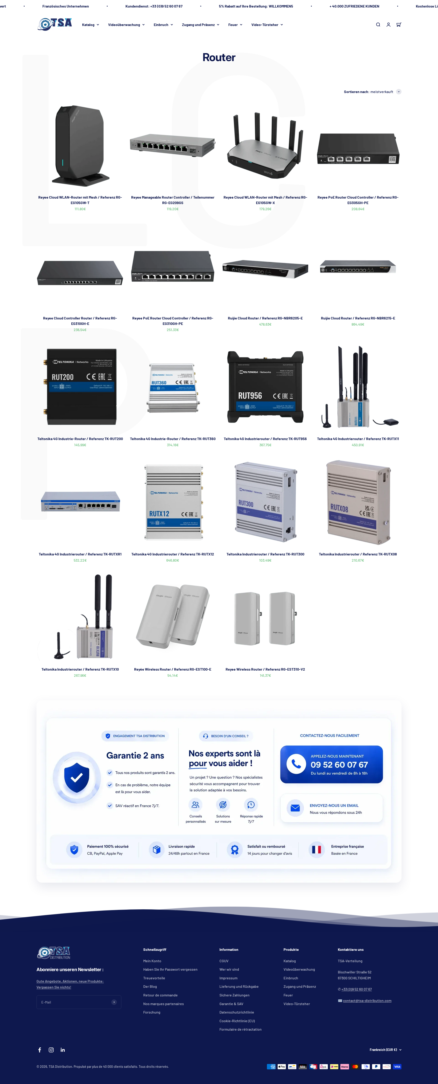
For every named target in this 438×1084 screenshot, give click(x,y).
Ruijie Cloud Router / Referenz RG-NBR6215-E (358, 318)
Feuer (233, 24)
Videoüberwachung (124, 24)
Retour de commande (160, 995)
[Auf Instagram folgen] (51, 1050)
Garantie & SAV (231, 1003)
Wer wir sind (229, 969)
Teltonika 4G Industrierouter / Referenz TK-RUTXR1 (80, 554)
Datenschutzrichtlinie (236, 1012)
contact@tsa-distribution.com (367, 1000)
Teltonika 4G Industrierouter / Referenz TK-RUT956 (265, 438)
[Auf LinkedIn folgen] (63, 1050)
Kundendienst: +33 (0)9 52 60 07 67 (153, 6)
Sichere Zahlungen (234, 995)
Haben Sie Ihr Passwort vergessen (170, 969)
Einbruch (161, 24)
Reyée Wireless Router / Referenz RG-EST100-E (172, 669)
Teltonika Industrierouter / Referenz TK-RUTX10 (80, 669)
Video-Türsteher (264, 24)
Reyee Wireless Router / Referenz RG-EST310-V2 (265, 669)
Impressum (228, 978)
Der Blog (150, 986)
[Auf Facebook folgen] (39, 1050)
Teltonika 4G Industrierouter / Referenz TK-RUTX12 (172, 554)
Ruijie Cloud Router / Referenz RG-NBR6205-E (265, 318)
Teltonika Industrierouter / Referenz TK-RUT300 (265, 554)
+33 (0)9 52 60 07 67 (357, 989)
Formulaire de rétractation (240, 1029)
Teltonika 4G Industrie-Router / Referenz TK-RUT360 (173, 438)
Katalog (88, 24)
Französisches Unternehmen (65, 6)
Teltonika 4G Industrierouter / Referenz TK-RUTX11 (358, 438)
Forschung (151, 1012)
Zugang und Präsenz (198, 24)
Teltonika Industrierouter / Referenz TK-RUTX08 (358, 554)
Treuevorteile (154, 978)
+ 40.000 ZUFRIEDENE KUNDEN (354, 6)
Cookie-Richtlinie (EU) (237, 1021)
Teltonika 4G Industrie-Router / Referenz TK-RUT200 (80, 438)
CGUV (224, 961)
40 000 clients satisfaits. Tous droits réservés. (136, 1066)
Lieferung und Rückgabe (239, 986)
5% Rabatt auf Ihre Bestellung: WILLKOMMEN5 (256, 6)
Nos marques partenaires (163, 1003)
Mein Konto (152, 961)
